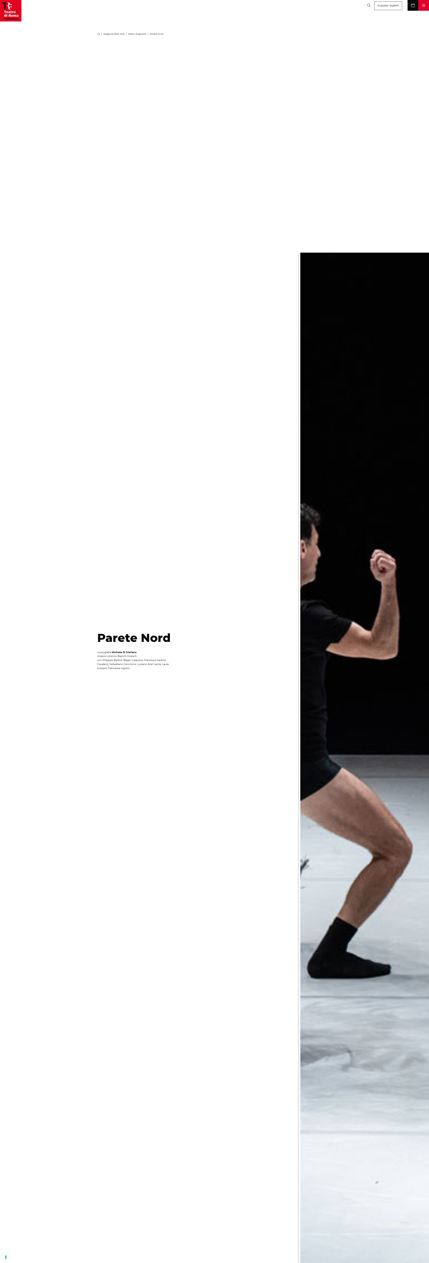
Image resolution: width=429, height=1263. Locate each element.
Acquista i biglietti (388, 5)
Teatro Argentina (137, 34)
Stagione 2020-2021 (114, 34)
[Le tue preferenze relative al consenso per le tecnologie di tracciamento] (6, 1257)
